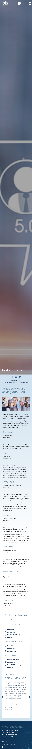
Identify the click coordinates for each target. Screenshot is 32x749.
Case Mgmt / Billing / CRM (14, 641)
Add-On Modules (11, 655)
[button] (30, 3)
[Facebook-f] (12, 377)
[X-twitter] (16, 377)
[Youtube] (20, 377)
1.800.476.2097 (10, 733)
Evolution (8, 619)
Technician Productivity (13, 625)
